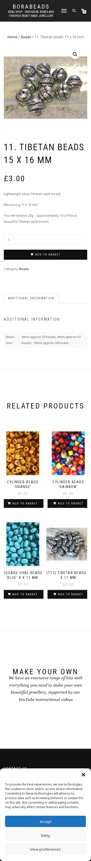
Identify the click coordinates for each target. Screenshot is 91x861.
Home (12, 36)
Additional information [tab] (31, 298)
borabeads (31, 7)
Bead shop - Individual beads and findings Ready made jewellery (31, 14)
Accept (46, 821)
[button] (83, 774)
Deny (45, 835)
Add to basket (47, 254)
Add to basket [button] (25, 503)
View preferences (45, 849)
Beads (26, 36)
